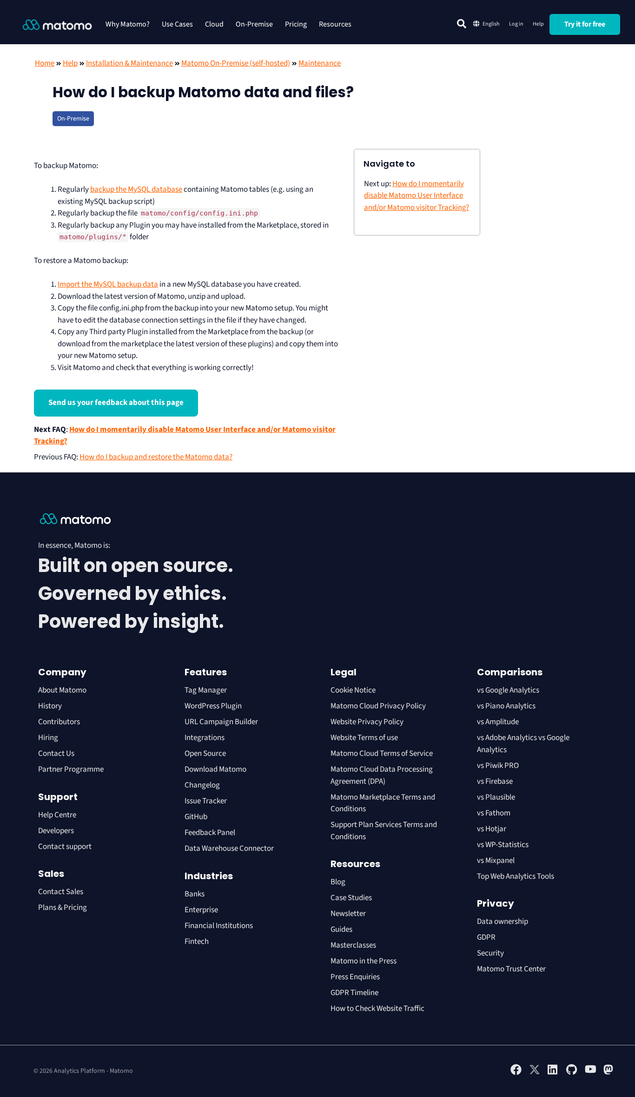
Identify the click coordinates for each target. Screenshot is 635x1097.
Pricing (296, 24)
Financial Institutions (219, 925)
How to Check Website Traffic (377, 1008)
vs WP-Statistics (503, 844)
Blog (338, 882)
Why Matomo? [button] (128, 24)
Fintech (197, 941)
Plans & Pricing (62, 907)
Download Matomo (215, 769)
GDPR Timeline (354, 992)
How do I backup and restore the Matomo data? (155, 457)
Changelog (202, 785)
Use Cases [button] (177, 24)
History (50, 706)
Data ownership (502, 921)
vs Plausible (496, 797)
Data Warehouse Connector (229, 848)
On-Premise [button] (254, 24)
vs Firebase (495, 781)
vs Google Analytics (508, 690)
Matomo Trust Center (511, 969)
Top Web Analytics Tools (515, 876)
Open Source (205, 753)
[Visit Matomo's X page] (534, 1073)
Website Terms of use (364, 737)
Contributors (59, 721)
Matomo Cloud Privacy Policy (378, 706)
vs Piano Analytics (506, 706)
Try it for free (584, 24)
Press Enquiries (355, 977)
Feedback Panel (210, 832)
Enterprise (202, 909)
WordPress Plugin (213, 706)
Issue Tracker (206, 801)
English (491, 24)
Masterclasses (353, 945)
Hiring (48, 737)
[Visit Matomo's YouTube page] (590, 1072)
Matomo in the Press (364, 961)
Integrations (205, 737)
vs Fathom (493, 813)
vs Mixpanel (496, 860)
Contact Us (56, 753)
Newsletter (348, 913)
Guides (341, 929)
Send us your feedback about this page (116, 402)
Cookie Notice (353, 690)
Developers (56, 830)
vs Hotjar (491, 829)
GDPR (486, 937)
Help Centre (57, 815)
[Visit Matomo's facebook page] (516, 1073)
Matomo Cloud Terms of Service (382, 753)
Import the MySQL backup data (108, 284)
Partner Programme (71, 769)
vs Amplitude (498, 721)
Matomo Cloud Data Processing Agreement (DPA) (382, 775)
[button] (462, 24)
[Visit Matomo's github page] (571, 1073)
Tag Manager (206, 690)
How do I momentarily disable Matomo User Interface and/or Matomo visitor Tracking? (416, 195)
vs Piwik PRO (498, 765)
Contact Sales (60, 891)
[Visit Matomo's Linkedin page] (553, 1073)
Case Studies (351, 897)
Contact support (65, 846)
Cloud (214, 24)
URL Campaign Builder (221, 721)
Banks (195, 894)
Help (538, 24)
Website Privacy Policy (367, 721)
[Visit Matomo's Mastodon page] (609, 1073)
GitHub (196, 816)
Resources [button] (335, 24)
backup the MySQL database (136, 189)
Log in (516, 24)
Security (490, 953)
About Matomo (62, 690)
